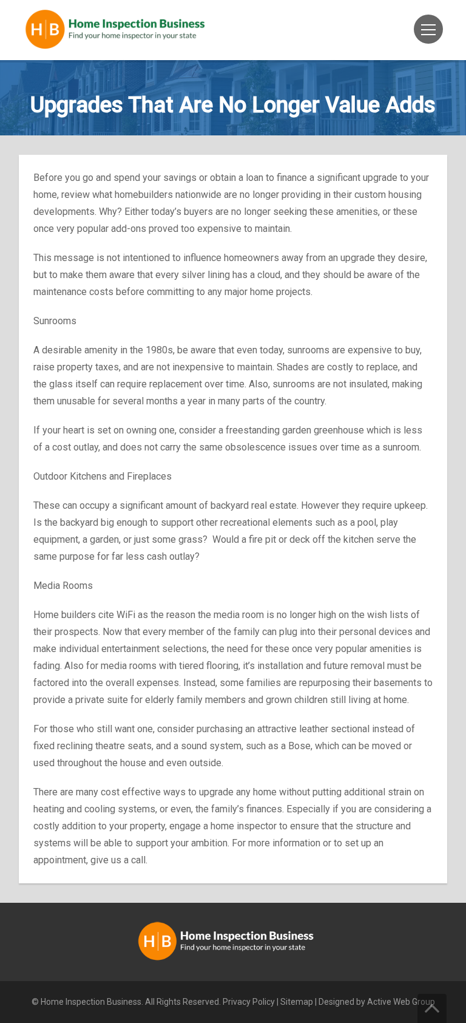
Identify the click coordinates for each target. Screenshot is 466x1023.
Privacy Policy (249, 1002)
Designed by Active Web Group (377, 1002)
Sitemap (296, 1002)
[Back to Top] (432, 1008)
